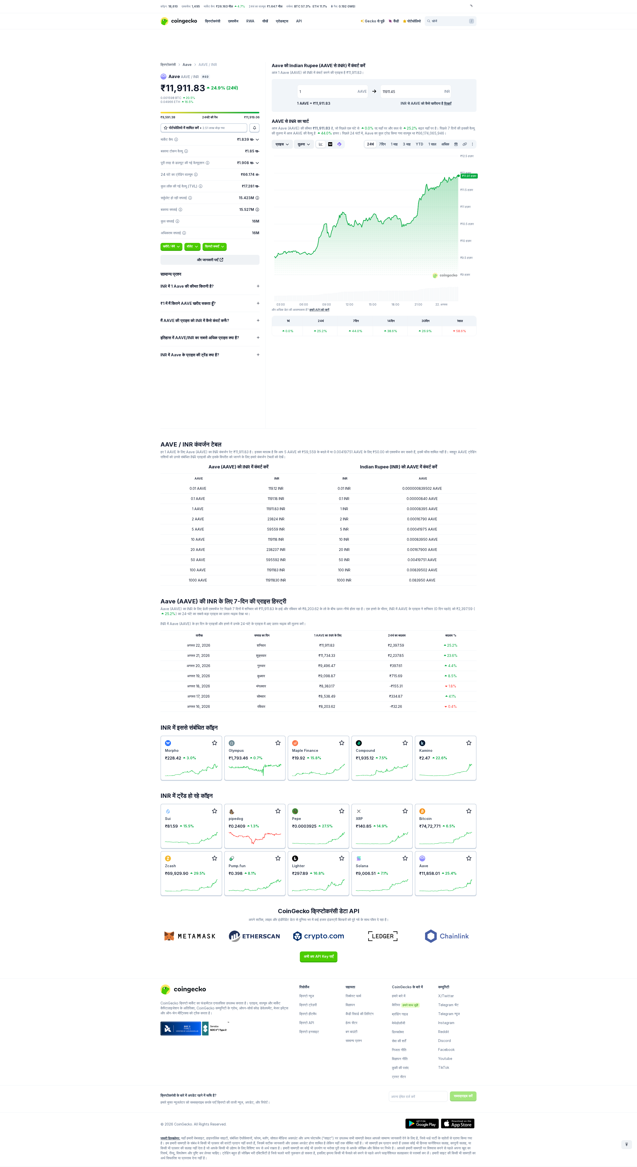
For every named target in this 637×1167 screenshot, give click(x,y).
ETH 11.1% (320, 6)
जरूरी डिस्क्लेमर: (170, 1138)
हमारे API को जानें (319, 310)
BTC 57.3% (302, 6)
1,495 (196, 6)
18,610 (173, 6)
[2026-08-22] (456, 144)
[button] (210, 260)
